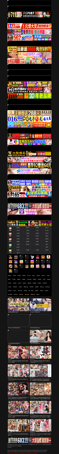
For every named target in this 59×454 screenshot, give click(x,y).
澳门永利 (28, 275)
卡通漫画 (18, 244)
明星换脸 (27, 241)
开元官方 (14, 290)
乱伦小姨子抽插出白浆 (35, 343)
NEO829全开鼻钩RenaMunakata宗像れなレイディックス (18, 379)
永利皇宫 (20, 286)
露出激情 (27, 244)
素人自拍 (46, 230)
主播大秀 (9, 283)
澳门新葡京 (45, 283)
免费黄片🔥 (33, 294)
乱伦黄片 (19, 283)
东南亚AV (46, 233)
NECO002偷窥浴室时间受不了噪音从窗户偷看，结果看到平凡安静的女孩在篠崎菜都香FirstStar (39, 380)
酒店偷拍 (48, 279)
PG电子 (33, 275)
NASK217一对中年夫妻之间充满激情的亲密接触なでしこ (18, 434)
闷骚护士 (46, 241)
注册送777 (43, 275)
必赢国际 (18, 279)
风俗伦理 (46, 249)
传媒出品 (18, 247)
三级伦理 (18, 230)
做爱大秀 (41, 290)
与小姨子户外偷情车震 (35, 312)
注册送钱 (38, 275)
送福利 (48, 275)
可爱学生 (37, 238)
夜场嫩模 (34, 283)
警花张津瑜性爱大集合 (35, 327)
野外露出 (46, 235)
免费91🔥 (15, 294)
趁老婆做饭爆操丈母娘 (13, 312)
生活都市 (18, 249)
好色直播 (9, 290)
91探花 (28, 235)
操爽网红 (34, 279)
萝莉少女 (46, 227)
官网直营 (24, 275)
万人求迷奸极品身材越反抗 (14, 343)
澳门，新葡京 (31, 290)
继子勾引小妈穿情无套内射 (14, 327)
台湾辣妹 (18, 233)
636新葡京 (31, 286)
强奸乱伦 (27, 227)
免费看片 (36, 290)
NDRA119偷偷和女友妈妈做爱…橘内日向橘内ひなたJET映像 (18, 361)
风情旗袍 (18, 241)
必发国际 (39, 283)
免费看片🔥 (26, 286)
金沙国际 (25, 290)
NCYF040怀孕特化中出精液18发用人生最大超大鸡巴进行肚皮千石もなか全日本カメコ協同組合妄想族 (40, 417)
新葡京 (9, 279)
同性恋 (47, 247)
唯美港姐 (37, 233)
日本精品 (27, 230)
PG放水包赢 (29, 279)
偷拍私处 (24, 283)
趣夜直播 (29, 283)
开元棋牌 (19, 275)
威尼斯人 (9, 275)
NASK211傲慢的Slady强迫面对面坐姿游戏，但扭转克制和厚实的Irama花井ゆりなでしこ (18, 398)
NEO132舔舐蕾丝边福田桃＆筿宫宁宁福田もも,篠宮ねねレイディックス (40, 361)
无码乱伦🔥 (47, 286)
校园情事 (27, 249)
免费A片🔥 (21, 294)
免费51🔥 (42, 286)
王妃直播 (14, 283)
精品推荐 (18, 227)
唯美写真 (37, 244)
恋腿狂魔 (46, 238)
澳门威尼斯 (10, 294)
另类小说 (18, 252)
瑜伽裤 (37, 241)
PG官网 (14, 275)
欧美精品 (37, 227)
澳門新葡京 (15, 286)
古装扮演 (18, 238)
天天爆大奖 (20, 290)
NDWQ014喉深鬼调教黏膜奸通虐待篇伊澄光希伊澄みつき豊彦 (18, 416)
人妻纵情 (37, 249)
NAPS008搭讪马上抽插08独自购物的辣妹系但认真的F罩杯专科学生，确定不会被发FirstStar (40, 398)
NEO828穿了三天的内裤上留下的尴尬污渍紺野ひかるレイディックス (40, 434)
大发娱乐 (9, 286)
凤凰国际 (23, 279)
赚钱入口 (38, 294)
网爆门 (47, 244)
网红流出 (37, 235)
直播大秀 (46, 290)
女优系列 (27, 238)
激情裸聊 (36, 286)
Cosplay (37, 230)
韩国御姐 (27, 233)
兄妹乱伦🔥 (27, 294)
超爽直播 (39, 279)
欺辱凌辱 (18, 235)
